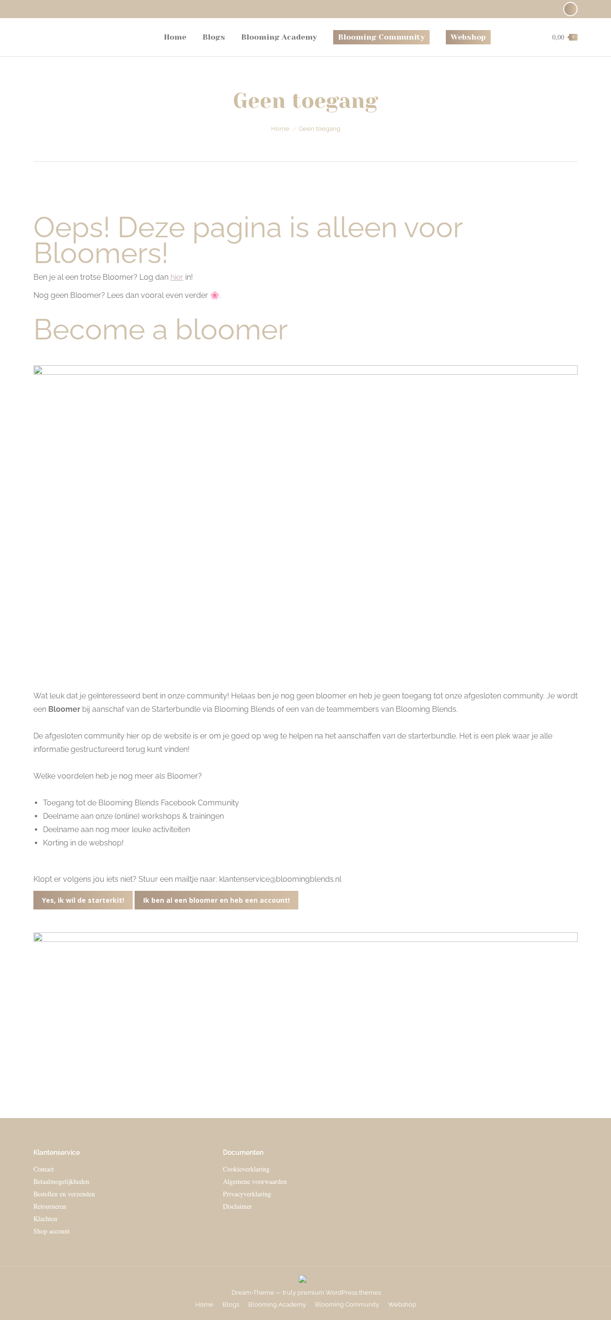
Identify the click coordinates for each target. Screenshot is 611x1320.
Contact (43, 1168)
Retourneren (49, 1206)
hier (176, 277)
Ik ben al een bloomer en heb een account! (216, 900)
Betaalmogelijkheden (61, 1181)
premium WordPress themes (339, 1292)
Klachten (45, 1218)
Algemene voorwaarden (255, 1181)
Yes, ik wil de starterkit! (83, 900)
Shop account (51, 1231)
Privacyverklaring (247, 1193)
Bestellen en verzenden (64, 1193)
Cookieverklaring (246, 1168)
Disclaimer (237, 1206)
